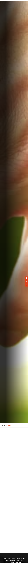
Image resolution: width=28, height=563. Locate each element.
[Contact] (26, 278)
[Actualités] (26, 285)
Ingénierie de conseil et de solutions (14, 558)
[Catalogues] (26, 281)
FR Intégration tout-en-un (14, 560)
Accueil (3, 425)
